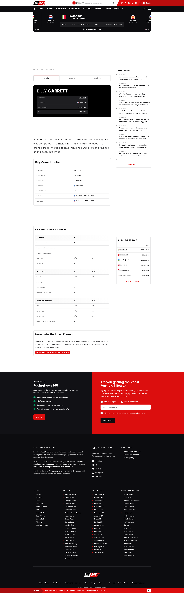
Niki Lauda (127, 528)
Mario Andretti (129, 556)
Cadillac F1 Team (42, 525)
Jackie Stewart (129, 516)
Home (42, 9)
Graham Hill (128, 544)
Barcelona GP (99, 513)
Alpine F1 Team (41, 507)
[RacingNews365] (39, 3)
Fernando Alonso (66, 464)
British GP (97, 519)
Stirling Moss (128, 534)
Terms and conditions (73, 583)
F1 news (50, 9)
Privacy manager (138, 583)
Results (72, 78)
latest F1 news (45, 452)
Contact (102, 583)
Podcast (107, 9)
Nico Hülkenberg (71, 544)
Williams (39, 522)
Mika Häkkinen (129, 519)
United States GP (100, 544)
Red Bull (38, 494)
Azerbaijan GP (99, 537)
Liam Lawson (69, 550)
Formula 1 (40, 69)
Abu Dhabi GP (99, 553)
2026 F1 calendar (51, 471)
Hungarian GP (99, 525)
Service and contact (131, 455)
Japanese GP (99, 501)
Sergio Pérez (69, 525)
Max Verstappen (48, 464)
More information (93, 29)
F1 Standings (74, 9)
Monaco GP (98, 510)
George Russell (51, 467)
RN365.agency (129, 458)
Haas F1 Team (41, 516)
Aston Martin (40, 513)
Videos (98, 9)
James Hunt (128, 513)
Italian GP (97, 531)
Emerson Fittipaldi (130, 540)
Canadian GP (99, 507)
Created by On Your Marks (119, 583)
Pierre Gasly (69, 537)
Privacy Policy (90, 583)
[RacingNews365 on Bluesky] (132, 3)
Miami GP (97, 504)
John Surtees (128, 553)
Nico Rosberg (128, 494)
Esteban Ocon (70, 528)
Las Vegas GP (99, 547)
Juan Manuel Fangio (131, 537)
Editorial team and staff (132, 451)
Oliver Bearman (71, 553)
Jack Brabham (129, 550)
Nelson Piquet (129, 547)
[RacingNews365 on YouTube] (135, 3)
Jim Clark (127, 525)
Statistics (97, 78)
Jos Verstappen (129, 522)
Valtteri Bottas (70, 531)
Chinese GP (98, 497)
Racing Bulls (40, 519)
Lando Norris (38, 467)
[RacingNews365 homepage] (34, 9)
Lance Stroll (69, 540)
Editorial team (44, 583)
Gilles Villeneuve (129, 510)
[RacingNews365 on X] (129, 3)
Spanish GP (98, 534)
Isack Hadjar (69, 516)
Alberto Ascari (129, 504)
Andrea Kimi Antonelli (73, 513)
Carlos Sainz (69, 522)
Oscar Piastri (69, 519)
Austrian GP (98, 516)
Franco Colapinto (71, 556)
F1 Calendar (61, 9)
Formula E (118, 9)
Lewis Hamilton (70, 507)
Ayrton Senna (129, 507)
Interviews (88, 9)
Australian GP (99, 494)
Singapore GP (99, 540)
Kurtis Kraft (82, 98)
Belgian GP (98, 522)
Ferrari (38, 501)
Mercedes (39, 504)
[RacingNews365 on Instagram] (122, 3)
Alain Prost (127, 497)
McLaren (39, 497)
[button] (50, 19)
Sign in (39, 417)
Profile (46, 78)
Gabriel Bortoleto (71, 559)
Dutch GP (97, 528)
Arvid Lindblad (70, 534)
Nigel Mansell (128, 531)
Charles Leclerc (66, 467)
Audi (37, 510)
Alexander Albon (71, 547)
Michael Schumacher (131, 501)
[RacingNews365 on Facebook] (125, 3)
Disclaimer (57, 583)
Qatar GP (97, 550)
